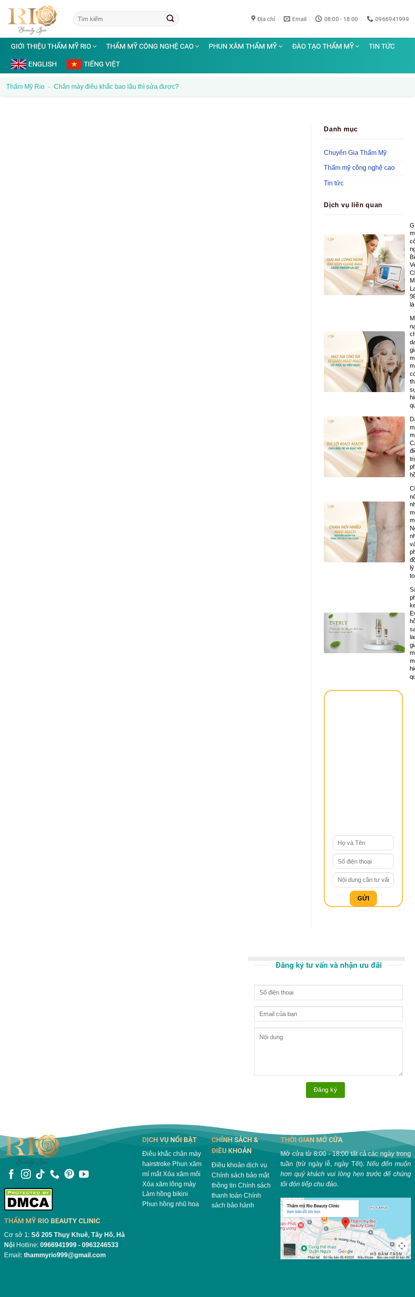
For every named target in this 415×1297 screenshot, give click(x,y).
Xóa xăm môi (182, 1174)
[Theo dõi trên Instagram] (26, 1175)
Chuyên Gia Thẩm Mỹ (355, 152)
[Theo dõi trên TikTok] (40, 1175)
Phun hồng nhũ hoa (170, 1204)
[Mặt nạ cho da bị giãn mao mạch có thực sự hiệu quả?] (363, 361)
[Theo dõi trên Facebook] (11, 1175)
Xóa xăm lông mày (169, 1184)
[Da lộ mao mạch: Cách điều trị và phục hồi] (363, 446)
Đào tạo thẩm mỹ (323, 46)
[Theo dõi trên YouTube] (84, 1175)
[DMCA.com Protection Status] (69, 1199)
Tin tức (382, 46)
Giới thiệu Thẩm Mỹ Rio (51, 46)
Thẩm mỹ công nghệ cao (150, 46)
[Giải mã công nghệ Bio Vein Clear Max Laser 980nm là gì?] (363, 264)
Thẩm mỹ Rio (25, 86)
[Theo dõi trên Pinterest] (69, 1175)
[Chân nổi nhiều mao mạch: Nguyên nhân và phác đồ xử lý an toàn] (363, 531)
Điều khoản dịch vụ (239, 1165)
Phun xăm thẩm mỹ (243, 46)
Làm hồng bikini (165, 1193)
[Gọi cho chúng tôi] (55, 1175)
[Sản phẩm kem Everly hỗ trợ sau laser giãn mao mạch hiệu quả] (363, 632)
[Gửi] (170, 18)
